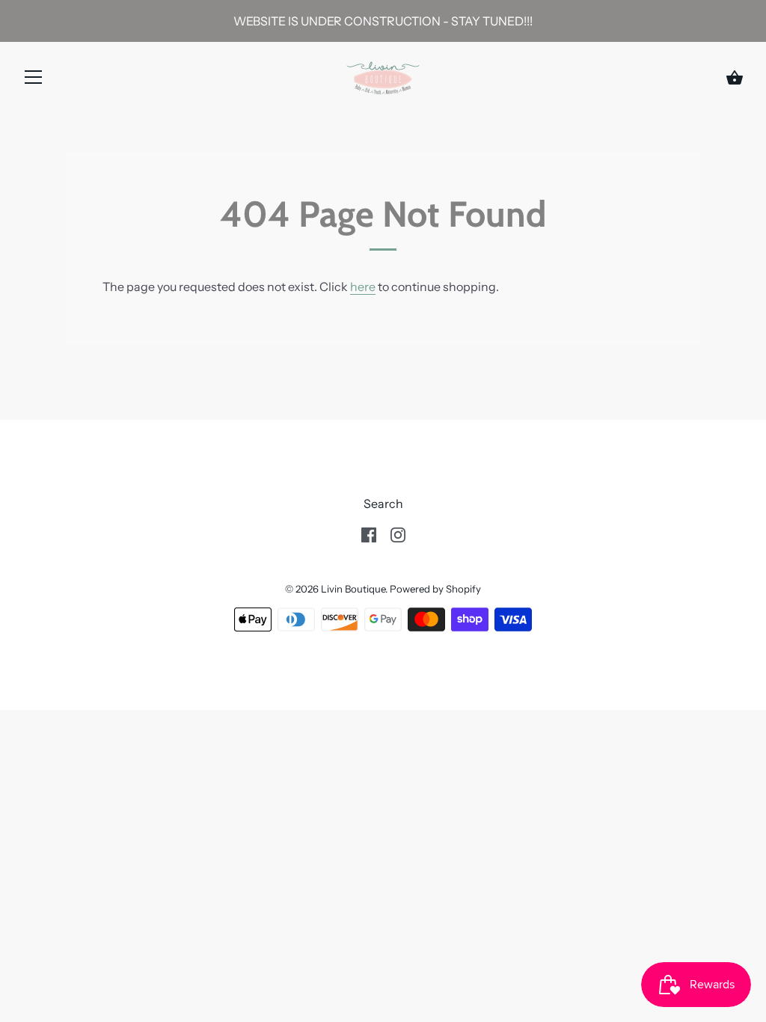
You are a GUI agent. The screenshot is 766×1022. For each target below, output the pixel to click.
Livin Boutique (353, 589)
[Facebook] (368, 533)
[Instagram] (397, 533)
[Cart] (735, 78)
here (363, 286)
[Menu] (33, 80)
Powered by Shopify (435, 589)
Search (383, 503)
